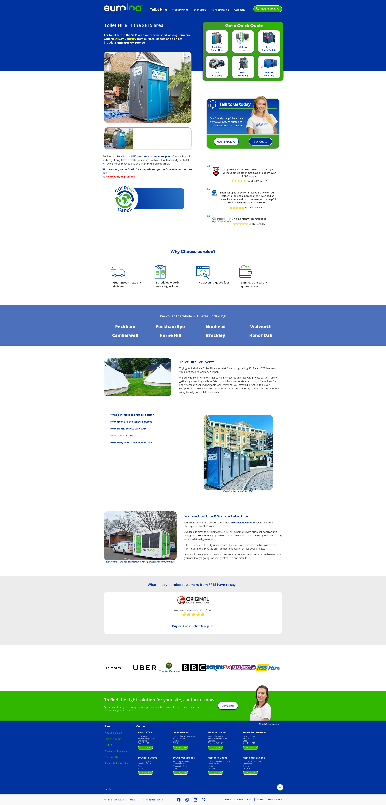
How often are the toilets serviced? (131, 421)
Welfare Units (180, 9)
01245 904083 (145, 747)
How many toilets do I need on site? (132, 442)
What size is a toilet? (123, 435)
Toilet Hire (158, 9)
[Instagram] (187, 799)
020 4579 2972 (270, 9)
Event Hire (200, 9)
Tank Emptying (220, 9)
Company (239, 9)
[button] (107, 87)
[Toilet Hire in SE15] (137, 395)
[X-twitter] (203, 799)
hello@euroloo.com (270, 724)
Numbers (109, 789)
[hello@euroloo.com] (260, 724)
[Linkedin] (195, 799)
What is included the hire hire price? (132, 414)
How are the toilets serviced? (128, 428)
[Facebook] (179, 799)
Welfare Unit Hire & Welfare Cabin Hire (216, 516)
